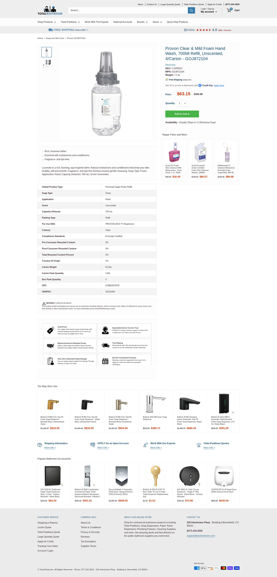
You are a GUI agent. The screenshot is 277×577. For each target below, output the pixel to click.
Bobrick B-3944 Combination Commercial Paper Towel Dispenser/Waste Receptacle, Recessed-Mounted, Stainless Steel (87, 493)
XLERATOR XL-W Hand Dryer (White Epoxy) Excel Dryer (223, 490)
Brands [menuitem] (140, 22)
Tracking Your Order (48, 546)
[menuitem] (232, 4)
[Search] (191, 10)
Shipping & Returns (48, 523)
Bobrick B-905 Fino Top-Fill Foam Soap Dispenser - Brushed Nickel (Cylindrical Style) (120, 420)
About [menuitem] (140, 4)
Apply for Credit (45, 541)
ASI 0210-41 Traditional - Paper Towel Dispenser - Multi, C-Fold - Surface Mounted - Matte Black (51, 493)
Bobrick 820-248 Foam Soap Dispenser (155, 418)
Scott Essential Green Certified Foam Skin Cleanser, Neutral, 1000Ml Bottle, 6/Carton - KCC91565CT (200, 169)
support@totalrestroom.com (201, 535)
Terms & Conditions (91, 527)
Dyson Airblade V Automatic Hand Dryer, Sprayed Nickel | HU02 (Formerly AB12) (121, 491)
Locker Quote (44, 527)
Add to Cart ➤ (182, 114)
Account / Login (45, 550)
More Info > (103, 447)
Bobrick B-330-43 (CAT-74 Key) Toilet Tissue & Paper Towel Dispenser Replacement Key (155, 493)
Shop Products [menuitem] (45, 22)
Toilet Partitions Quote (49, 532)
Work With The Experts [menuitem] (96, 22)
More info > (50, 447)
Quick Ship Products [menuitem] (177, 22)
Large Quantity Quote (48, 536)
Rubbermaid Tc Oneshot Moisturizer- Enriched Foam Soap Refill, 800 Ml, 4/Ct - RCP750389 (226, 169)
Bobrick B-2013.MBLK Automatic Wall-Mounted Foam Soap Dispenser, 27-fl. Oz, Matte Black (223, 420)
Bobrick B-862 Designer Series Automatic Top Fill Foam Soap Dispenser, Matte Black (189, 420)
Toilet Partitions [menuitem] (69, 22)
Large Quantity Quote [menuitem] (170, 4)
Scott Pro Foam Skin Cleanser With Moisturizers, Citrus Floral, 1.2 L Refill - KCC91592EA (173, 169)
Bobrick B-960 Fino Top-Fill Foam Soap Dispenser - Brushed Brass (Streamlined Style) (52, 420)
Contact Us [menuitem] (152, 4)
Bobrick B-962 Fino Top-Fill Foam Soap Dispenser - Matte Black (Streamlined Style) (87, 419)
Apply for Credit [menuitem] (214, 4)
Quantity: (170, 103)
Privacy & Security (90, 532)
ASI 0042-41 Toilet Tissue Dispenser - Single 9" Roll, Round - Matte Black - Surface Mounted (190, 493)
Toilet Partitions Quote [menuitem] (194, 4)
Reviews (85, 536)
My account (208, 11)
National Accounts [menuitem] (122, 22)
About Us (85, 523)
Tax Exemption (88, 541)
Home (40, 38)
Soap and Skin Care (55, 38)
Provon (170, 65)
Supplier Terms (88, 546)
